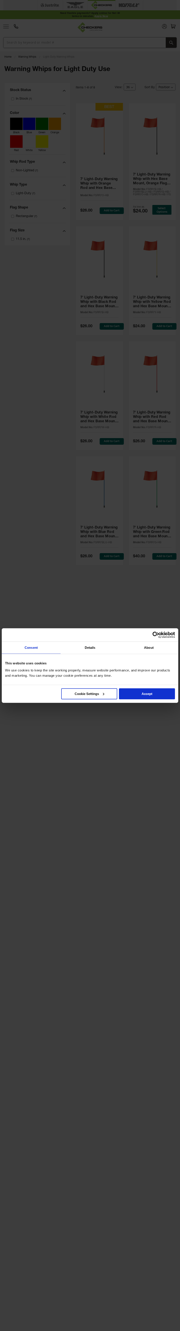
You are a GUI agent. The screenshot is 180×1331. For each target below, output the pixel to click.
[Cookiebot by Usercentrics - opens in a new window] (156, 635)
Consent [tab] (31, 647)
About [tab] (149, 647)
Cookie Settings (87, 693)
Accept (147, 693)
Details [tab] (90, 647)
